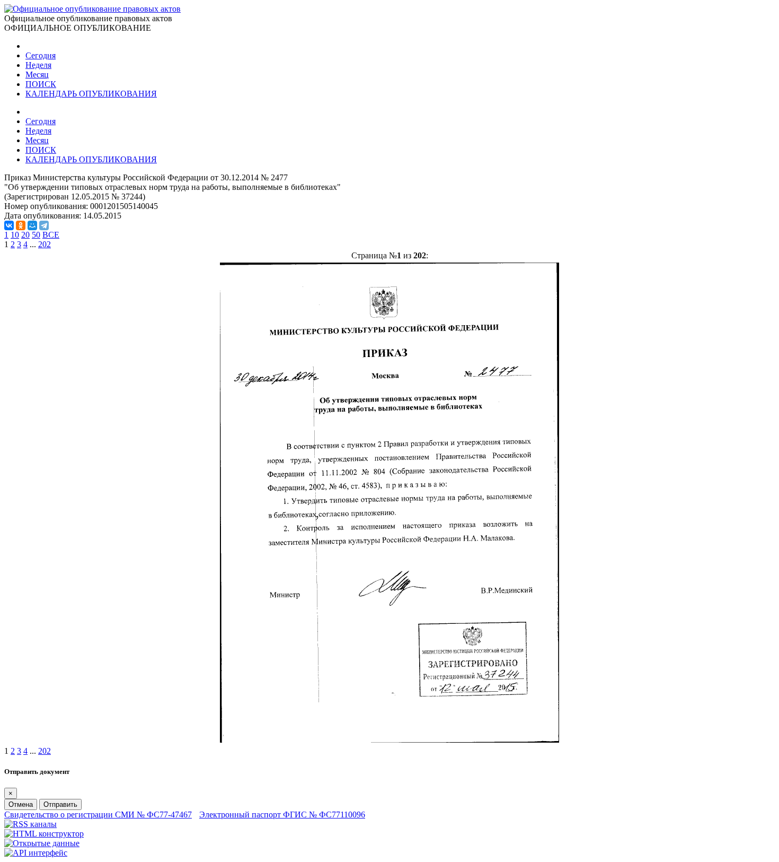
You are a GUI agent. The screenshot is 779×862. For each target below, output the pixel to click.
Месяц (37, 74)
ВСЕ (50, 234)
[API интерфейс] (35, 852)
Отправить (60, 804)
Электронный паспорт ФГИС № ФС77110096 (282, 814)
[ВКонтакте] (9, 225)
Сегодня (40, 55)
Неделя (38, 64)
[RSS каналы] (30, 824)
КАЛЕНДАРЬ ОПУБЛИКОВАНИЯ (91, 93)
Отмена (20, 804)
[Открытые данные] (41, 843)
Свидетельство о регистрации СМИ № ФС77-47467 (98, 814)
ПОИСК (40, 84)
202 (44, 244)
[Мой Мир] (32, 225)
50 (36, 234)
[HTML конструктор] (44, 833)
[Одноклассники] (20, 225)
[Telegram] (44, 225)
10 (15, 234)
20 (25, 234)
